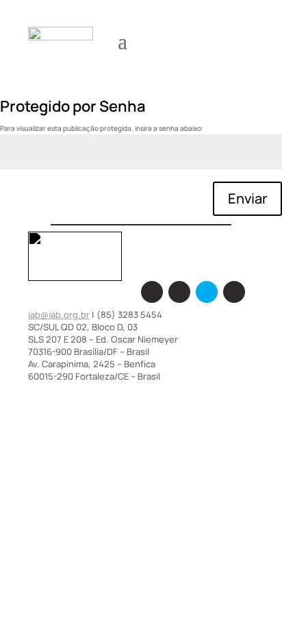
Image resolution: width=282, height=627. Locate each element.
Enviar (247, 198)
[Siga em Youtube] (234, 292)
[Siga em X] (207, 292)
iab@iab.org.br (59, 314)
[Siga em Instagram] (179, 292)
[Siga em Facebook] (152, 292)
